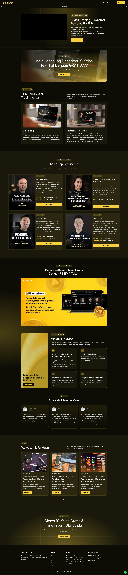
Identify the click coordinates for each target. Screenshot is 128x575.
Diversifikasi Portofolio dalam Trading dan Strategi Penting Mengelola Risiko (33, 479)
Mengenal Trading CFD (44, 179)
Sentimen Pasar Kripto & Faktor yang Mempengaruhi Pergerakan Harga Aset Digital (93, 479)
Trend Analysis (41, 218)
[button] (2, 7)
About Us (102, 3)
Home (88, 3)
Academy (95, 3)
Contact (114, 3)
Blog (108, 3)
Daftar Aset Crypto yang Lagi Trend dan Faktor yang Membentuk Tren (62, 479)
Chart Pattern (98, 218)
